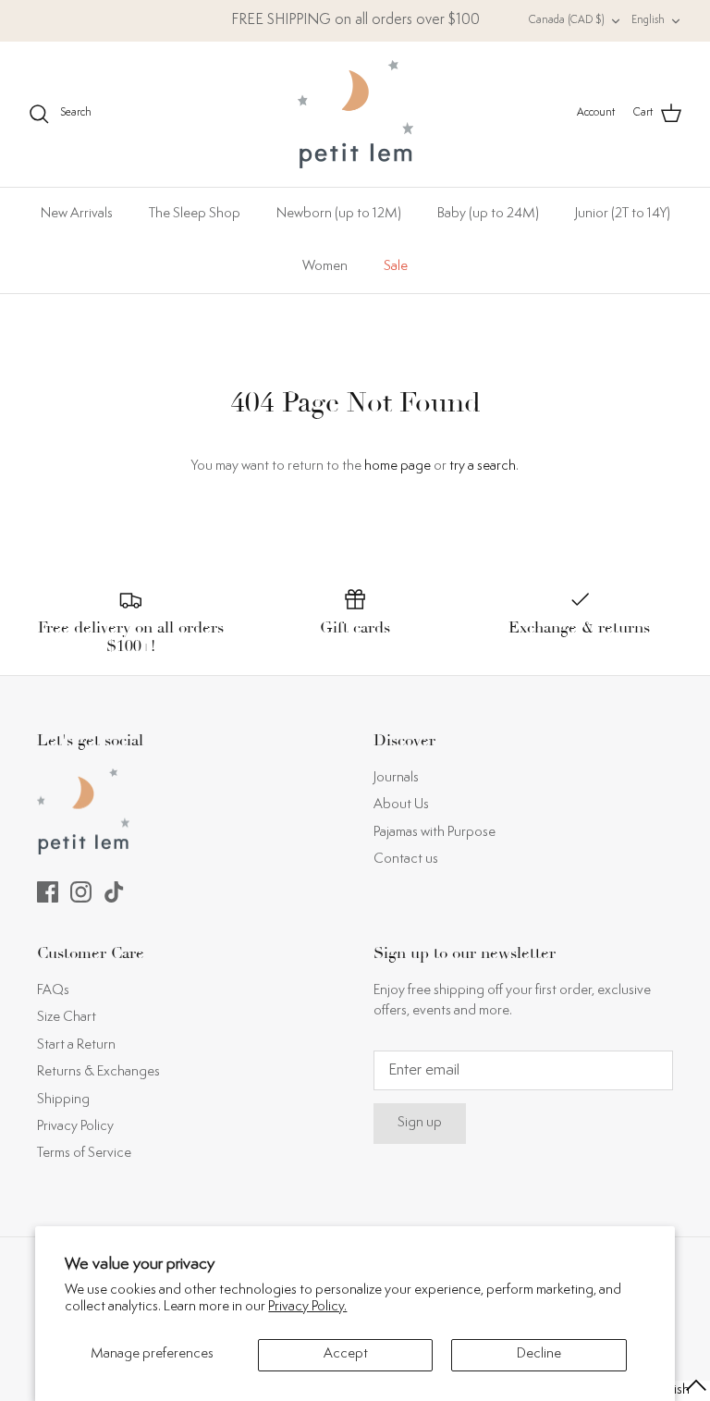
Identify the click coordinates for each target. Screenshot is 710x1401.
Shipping (63, 1100)
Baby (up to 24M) (488, 214)
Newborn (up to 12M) (338, 214)
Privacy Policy (75, 1127)
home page (397, 466)
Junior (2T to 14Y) (622, 214)
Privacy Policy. (307, 1307)
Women (325, 267)
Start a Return (76, 1045)
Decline (539, 1354)
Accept (346, 1354)
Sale (396, 267)
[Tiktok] (114, 892)
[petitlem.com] (355, 114)
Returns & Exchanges (98, 1072)
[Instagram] (81, 892)
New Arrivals (77, 214)
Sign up (420, 1123)
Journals (396, 778)
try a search (482, 466)
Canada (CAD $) (567, 21)
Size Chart (66, 1018)
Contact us (405, 859)
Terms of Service (84, 1154)
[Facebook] (47, 892)
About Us (401, 805)
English (648, 21)
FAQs (53, 991)
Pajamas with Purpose (434, 833)
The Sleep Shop (194, 214)
